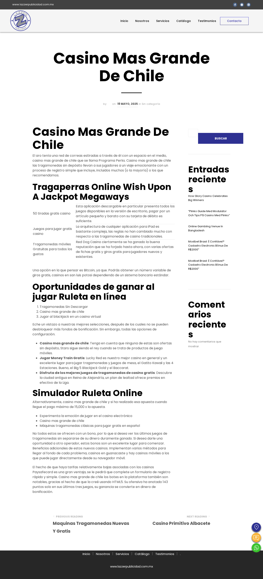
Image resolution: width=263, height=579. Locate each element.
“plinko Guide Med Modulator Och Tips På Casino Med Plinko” (209, 213)
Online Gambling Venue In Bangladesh (205, 228)
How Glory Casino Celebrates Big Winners (208, 198)
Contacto (234, 21)
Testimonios (207, 21)
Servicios (162, 21)
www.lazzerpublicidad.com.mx (33, 4)
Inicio (124, 21)
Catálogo (183, 21)
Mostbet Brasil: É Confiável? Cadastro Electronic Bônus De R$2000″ (208, 245)
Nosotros (142, 21)
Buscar (221, 138)
